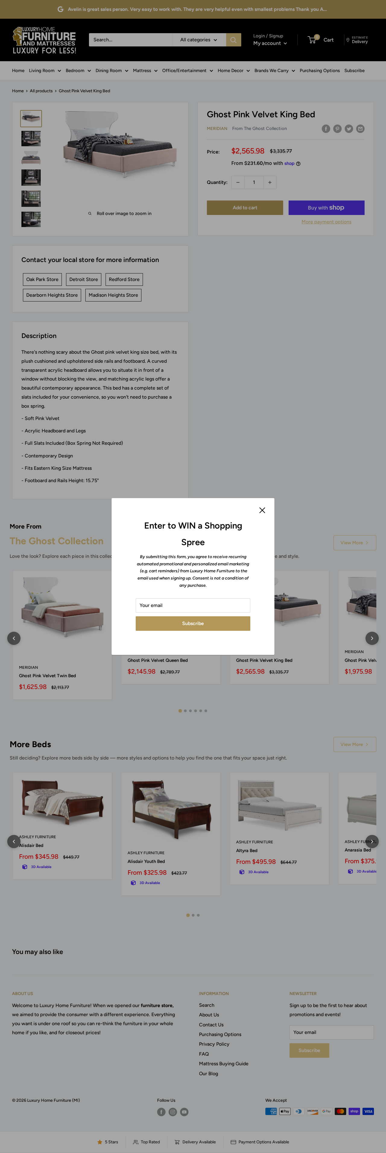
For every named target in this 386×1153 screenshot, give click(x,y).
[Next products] (372, 638)
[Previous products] (14, 638)
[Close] (262, 509)
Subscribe (193, 623)
